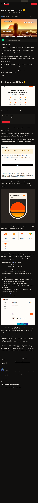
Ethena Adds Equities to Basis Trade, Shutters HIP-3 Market (11, 387)
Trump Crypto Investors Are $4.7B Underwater (9, 381)
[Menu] (2, 4)
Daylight (3, 110)
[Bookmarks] (31, 16)
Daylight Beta (24, 358)
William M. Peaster (6, 16)
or (11, 117)
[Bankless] (6, 4)
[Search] (26, 4)
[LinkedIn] (7, 376)
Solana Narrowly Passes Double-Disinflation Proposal (10, 384)
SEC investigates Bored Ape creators (22, 361)
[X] (5, 376)
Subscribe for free (6, 121)
